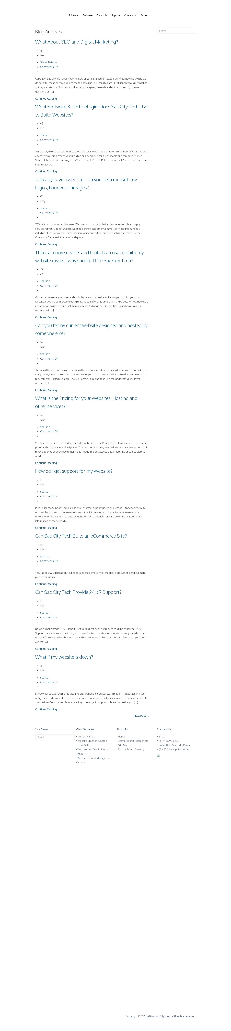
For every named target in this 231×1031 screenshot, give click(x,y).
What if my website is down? (64, 657)
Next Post (141, 715)
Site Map (123, 745)
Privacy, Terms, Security (131, 749)
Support (115, 15)
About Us (102, 15)
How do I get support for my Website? (73, 471)
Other (144, 15)
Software (88, 15)
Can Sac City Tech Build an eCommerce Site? (81, 536)
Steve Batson (48, 62)
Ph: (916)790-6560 (169, 740)
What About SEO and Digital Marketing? (76, 42)
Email (162, 736)
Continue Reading (46, 98)
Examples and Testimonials (133, 740)
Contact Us (130, 15)
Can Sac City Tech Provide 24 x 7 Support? (78, 592)
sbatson (45, 135)
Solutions (73, 15)
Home (121, 736)
